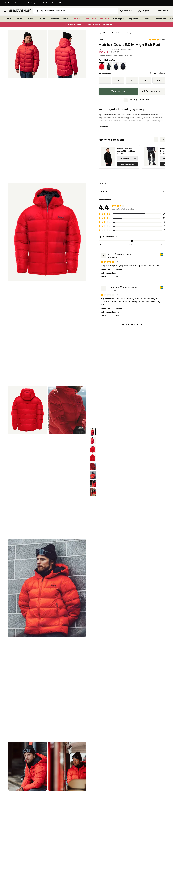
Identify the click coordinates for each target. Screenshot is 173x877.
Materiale (103, 191)
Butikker (146, 19)
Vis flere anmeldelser (132, 325)
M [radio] (118, 80)
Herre (19, 19)
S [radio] (104, 80)
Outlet (77, 19)
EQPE (101, 39)
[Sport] (69, 19)
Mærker (55, 19)
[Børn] (34, 19)
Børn (30, 19)
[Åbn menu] (5, 11)
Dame (8, 19)
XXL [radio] (158, 80)
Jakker (120, 33)
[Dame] (12, 19)
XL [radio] (145, 80)
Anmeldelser (105, 200)
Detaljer (103, 183)
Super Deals (90, 19)
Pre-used (104, 19)
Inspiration (133, 19)
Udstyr (42, 19)
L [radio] (131, 80)
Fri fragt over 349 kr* (37, 3)
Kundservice (160, 19)
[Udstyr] (46, 19)
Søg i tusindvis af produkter (52, 11)
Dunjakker (131, 33)
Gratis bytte (56, 3)
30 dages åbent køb (15, 3)
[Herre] (23, 19)
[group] (132, 80)
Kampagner (118, 19)
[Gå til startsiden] (20, 10)
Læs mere (103, 127)
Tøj (113, 33)
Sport (65, 19)
